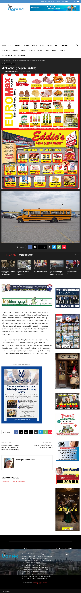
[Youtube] (67, 555)
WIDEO (31, 50)
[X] (35, 247)
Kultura (34, 45)
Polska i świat (21, 269)
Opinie (49, 45)
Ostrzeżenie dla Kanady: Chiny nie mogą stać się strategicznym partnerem (56, 273)
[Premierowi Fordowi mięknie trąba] (73, 265)
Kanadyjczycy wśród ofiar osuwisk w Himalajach (23, 273)
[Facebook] (30, 247)
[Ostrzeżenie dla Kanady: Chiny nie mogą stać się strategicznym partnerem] (56, 265)
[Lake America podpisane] (40, 265)
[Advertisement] (40, 27)
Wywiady (5, 50)
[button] (77, 45)
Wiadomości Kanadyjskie (19, 60)
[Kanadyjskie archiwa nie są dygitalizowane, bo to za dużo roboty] (8, 265)
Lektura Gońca (7, 55)
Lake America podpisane (40, 271)
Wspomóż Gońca (19, 55)
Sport (42, 45)
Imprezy (23, 50)
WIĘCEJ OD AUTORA (26, 255)
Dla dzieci (15, 50)
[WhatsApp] (59, 247)
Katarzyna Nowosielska (11, 71)
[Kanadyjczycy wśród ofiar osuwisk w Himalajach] (24, 265)
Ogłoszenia (64, 45)
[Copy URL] (40, 247)
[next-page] (78, 255)
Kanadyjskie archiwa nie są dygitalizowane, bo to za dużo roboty (8, 273)
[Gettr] (64, 247)
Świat (9, 45)
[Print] (49, 247)
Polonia (26, 45)
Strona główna (5, 60)
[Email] (44, 247)
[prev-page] (75, 255)
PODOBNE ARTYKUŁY (8, 255)
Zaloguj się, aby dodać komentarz (13, 481)
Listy (61, 50)
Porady (54, 50)
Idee (56, 45)
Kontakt (39, 50)
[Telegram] (54, 247)
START (4, 45)
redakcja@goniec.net (40, 583)
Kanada (17, 45)
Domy (47, 50)
